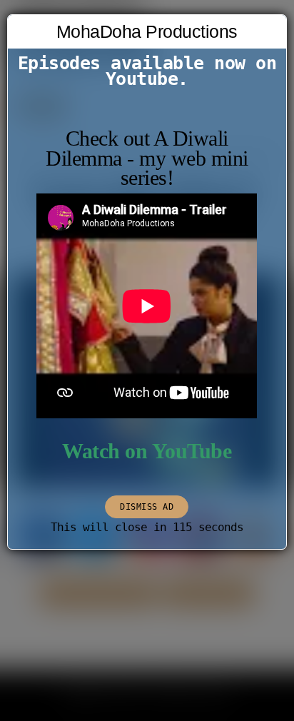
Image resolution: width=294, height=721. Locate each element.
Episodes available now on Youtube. (147, 71)
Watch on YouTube (146, 451)
